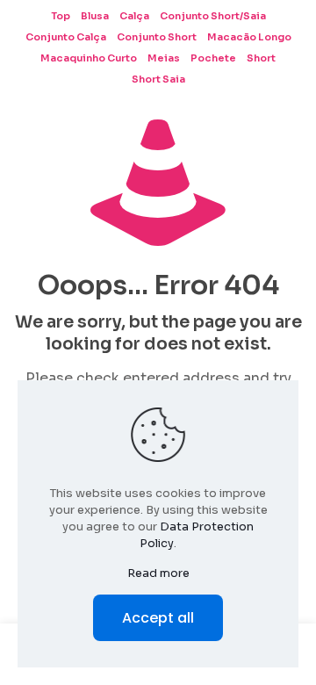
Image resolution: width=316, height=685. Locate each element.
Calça (134, 16)
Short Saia (158, 79)
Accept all (158, 618)
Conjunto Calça (65, 37)
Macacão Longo (249, 37)
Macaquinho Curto (88, 58)
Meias (163, 58)
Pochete (213, 58)
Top (60, 16)
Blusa (95, 16)
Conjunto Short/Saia (213, 16)
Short (261, 58)
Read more (158, 573)
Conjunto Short (157, 37)
